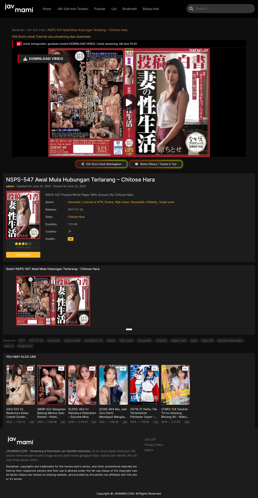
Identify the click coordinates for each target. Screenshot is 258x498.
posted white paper (230, 340)
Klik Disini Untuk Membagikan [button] (103, 164)
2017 (22, 340)
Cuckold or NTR (92, 202)
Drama (109, 202)
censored (54, 340)
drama (111, 340)
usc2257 (150, 439)
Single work (166, 202)
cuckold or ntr (93, 340)
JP (69, 231)
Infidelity (151, 202)
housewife (144, 340)
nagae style (179, 340)
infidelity (161, 340)
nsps (194, 340)
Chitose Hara (76, 216)
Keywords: (9, 340)
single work (25, 346)
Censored (74, 202)
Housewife (138, 202)
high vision (126, 340)
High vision (122, 202)
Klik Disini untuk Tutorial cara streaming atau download (51, 36)
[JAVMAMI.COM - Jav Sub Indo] (20, 9)
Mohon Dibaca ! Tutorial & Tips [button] (158, 164)
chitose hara (72, 340)
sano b (9, 346)
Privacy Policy (154, 444)
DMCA (149, 450)
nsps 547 (207, 340)
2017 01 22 (36, 340)
